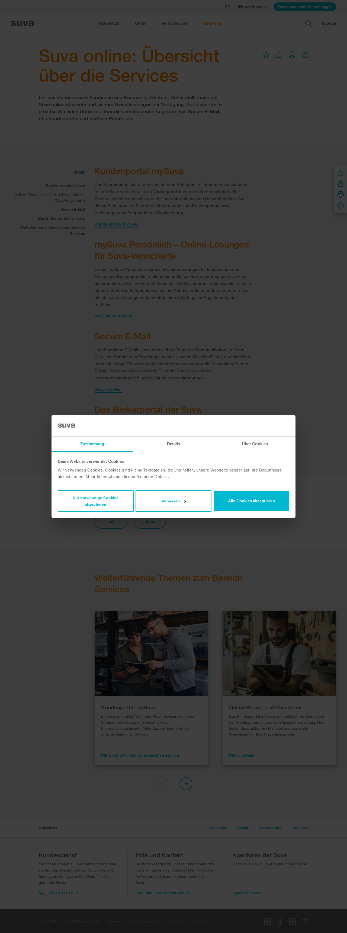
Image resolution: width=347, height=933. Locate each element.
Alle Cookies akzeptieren (251, 501)
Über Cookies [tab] (255, 443)
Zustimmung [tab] (92, 443)
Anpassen (170, 501)
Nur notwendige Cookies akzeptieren (95, 501)
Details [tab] (173, 443)
